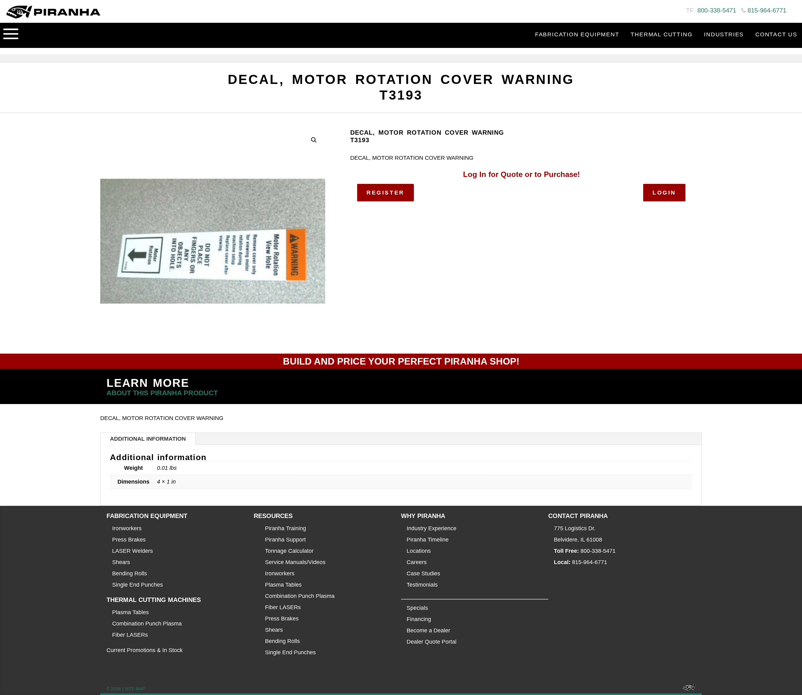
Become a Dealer (428, 630)
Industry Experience (431, 528)
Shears (121, 562)
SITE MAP (135, 688)
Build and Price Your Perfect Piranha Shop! (401, 361)
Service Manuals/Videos (295, 562)
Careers (417, 562)
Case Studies (423, 573)
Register (385, 192)
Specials (417, 608)
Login (664, 192)
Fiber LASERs (130, 635)
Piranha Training (285, 528)
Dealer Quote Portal (431, 642)
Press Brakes (129, 540)
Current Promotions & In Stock (145, 650)
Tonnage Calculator (289, 551)
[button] (314, 140)
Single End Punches (137, 585)
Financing (419, 619)
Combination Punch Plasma (147, 623)
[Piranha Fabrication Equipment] (686, 689)
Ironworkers (127, 528)
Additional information (148, 439)
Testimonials (422, 585)
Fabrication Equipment (577, 34)
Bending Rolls (129, 573)
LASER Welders (132, 551)
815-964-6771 (766, 10)
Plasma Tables (130, 612)
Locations (419, 551)
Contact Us (776, 34)
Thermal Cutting (661, 34)
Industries (724, 34)
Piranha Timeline (428, 540)
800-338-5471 (716, 10)
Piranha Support (285, 540)
